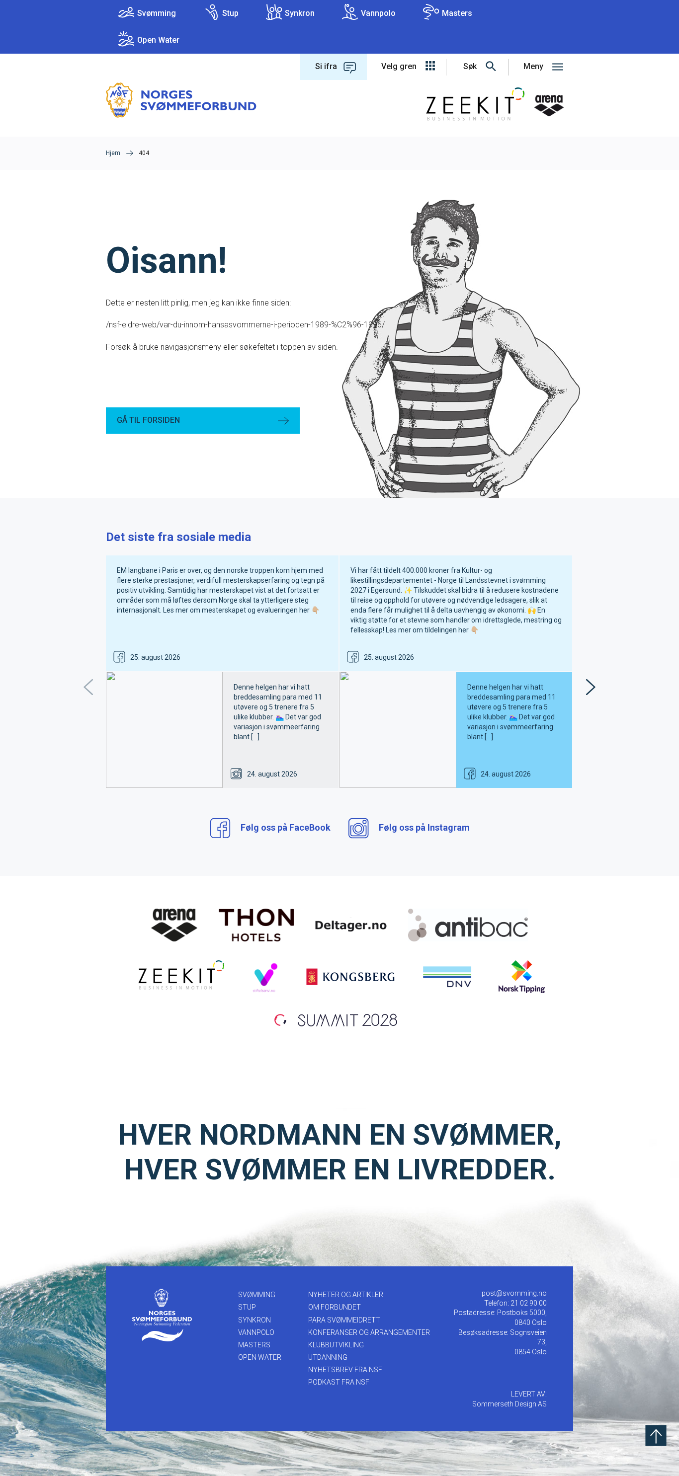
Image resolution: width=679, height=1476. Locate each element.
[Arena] (174, 925)
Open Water (158, 40)
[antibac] (468, 925)
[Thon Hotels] (256, 925)
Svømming (156, 13)
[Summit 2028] (339, 1019)
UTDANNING (327, 1357)
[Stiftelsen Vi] (265, 976)
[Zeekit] (179, 976)
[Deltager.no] (351, 925)
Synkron (300, 13)
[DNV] (447, 976)
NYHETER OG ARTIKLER (345, 1295)
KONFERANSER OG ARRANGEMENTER (369, 1332)
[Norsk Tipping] (522, 976)
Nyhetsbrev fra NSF (345, 1370)
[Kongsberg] (350, 976)
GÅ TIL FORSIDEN (148, 420)
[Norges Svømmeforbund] (181, 99)
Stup (230, 13)
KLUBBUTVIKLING (336, 1345)
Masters (457, 13)
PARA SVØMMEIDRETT (344, 1320)
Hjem (113, 153)
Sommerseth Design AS (509, 1404)
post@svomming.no (514, 1293)
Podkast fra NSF (338, 1382)
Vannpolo (378, 13)
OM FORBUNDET (334, 1307)
